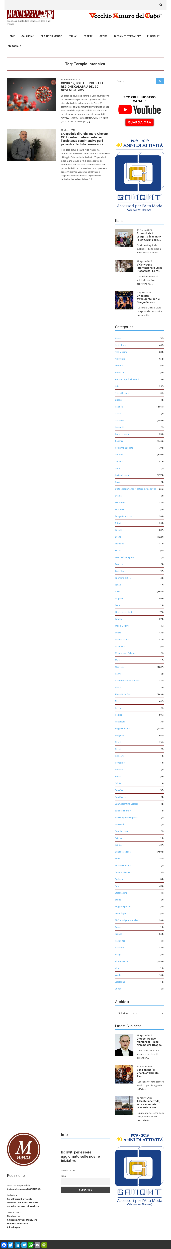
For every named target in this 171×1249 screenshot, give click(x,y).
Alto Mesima (121, 351)
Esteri (88, 36)
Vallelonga (120, 940)
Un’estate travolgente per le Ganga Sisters (148, 299)
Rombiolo (120, 762)
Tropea (118, 933)
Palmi (118, 673)
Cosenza (119, 440)
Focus (118, 550)
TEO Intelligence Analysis (127, 920)
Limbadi (119, 618)
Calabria (27, 36)
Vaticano (119, 947)
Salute (118, 783)
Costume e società (124, 447)
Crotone (119, 461)
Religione (119, 735)
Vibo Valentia (121, 961)
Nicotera (119, 666)
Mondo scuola (122, 639)
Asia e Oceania (122, 392)
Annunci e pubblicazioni (127, 379)
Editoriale (14, 46)
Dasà (117, 481)
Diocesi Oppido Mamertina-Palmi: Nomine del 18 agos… (150, 1042)
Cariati (118, 413)
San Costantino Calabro (126, 803)
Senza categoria (123, 851)
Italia (72, 36)
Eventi (118, 536)
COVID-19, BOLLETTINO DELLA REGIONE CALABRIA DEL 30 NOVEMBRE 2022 (82, 86)
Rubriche (153, 36)
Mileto (118, 632)
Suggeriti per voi (123, 906)
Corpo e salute (122, 434)
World (118, 974)
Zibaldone (120, 981)
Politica (118, 714)
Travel (118, 927)
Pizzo (117, 701)
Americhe (119, 372)
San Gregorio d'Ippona (126, 817)
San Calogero (121, 790)
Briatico (119, 399)
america (119, 365)
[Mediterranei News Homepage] (23, 1149)
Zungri (118, 988)
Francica (119, 564)
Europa (118, 529)
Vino (117, 968)
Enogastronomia (123, 516)
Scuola (118, 844)
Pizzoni (118, 707)
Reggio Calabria (122, 728)
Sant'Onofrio (121, 831)
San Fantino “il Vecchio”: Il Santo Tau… (148, 1073)
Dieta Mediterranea (126, 36)
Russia (118, 776)
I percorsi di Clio (123, 577)
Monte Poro (121, 646)
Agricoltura (120, 345)
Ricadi (118, 742)
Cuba (117, 468)
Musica (118, 659)
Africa (118, 338)
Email (64, 1176)
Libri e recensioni (123, 612)
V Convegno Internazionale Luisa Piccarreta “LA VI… (149, 268)
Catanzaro (120, 420)
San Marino (120, 824)
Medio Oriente (122, 625)
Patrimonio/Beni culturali (127, 680)
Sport (104, 36)
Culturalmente (122, 475)
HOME (11, 36)
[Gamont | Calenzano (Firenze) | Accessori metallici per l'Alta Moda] (139, 174)
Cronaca (119, 454)
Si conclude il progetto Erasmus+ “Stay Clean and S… (149, 236)
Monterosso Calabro (125, 653)
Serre (117, 858)
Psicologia (120, 721)
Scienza (118, 838)
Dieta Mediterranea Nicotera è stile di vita (135, 488)
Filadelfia (119, 543)
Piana (118, 687)
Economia (120, 502)
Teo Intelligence (51, 36)
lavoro (118, 605)
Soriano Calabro (123, 865)
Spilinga (119, 879)
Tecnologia (120, 913)
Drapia (118, 495)
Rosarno (119, 769)
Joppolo (119, 598)
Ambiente (120, 358)
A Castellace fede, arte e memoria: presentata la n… (148, 1104)
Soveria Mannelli (123, 872)
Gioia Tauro (120, 570)
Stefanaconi (121, 892)
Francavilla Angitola (124, 557)
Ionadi (118, 584)
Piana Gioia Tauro (123, 694)
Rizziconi (119, 755)
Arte (117, 386)
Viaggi (118, 954)
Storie (118, 899)
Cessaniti (119, 427)
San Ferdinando (123, 810)
